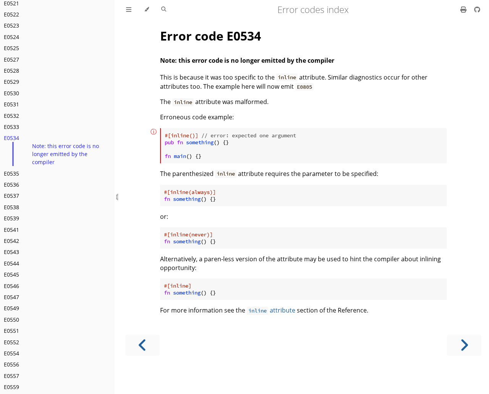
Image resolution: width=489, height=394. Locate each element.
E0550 (11, 319)
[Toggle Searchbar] (163, 9)
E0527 (11, 59)
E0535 (11, 173)
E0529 (11, 81)
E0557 (11, 375)
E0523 (11, 25)
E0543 (11, 252)
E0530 (11, 93)
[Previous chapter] (142, 345)
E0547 (11, 297)
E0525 (11, 48)
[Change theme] (146, 9)
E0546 (11, 286)
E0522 (11, 14)
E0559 (11, 387)
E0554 (11, 353)
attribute (271, 310)
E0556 (11, 364)
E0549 (11, 308)
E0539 (11, 218)
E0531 (11, 104)
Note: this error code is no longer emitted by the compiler (65, 154)
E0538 (11, 207)
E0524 (11, 37)
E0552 (11, 342)
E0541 (11, 229)
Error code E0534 (210, 36)
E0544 (11, 263)
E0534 (11, 138)
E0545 (11, 274)
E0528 (11, 70)
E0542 (11, 240)
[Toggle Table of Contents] (129, 9)
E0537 (11, 195)
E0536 (11, 184)
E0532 (11, 115)
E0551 (11, 330)
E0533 (11, 126)
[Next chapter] (464, 345)
